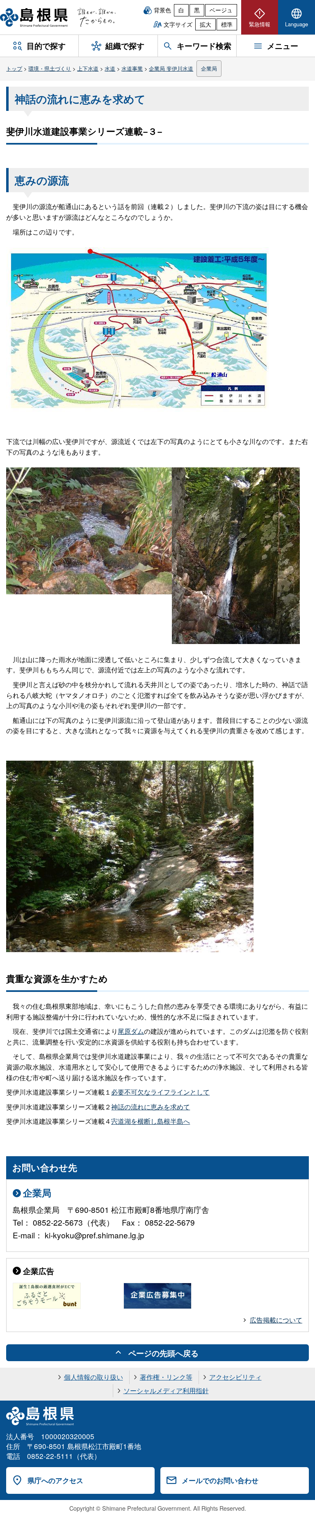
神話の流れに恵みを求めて (150, 1106)
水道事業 (132, 68)
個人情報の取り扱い (93, 1377)
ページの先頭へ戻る (163, 1353)
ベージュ (221, 10)
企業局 (209, 68)
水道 (110, 68)
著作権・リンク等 (166, 1377)
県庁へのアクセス (55, 1480)
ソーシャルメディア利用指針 (166, 1390)
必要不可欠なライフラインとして (160, 1092)
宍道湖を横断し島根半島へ (150, 1121)
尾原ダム (131, 1031)
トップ (14, 68)
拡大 (205, 24)
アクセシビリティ (235, 1377)
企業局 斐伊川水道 (171, 68)
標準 (227, 24)
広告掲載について (276, 1320)
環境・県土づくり (49, 68)
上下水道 (87, 68)
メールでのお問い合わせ (220, 1480)
